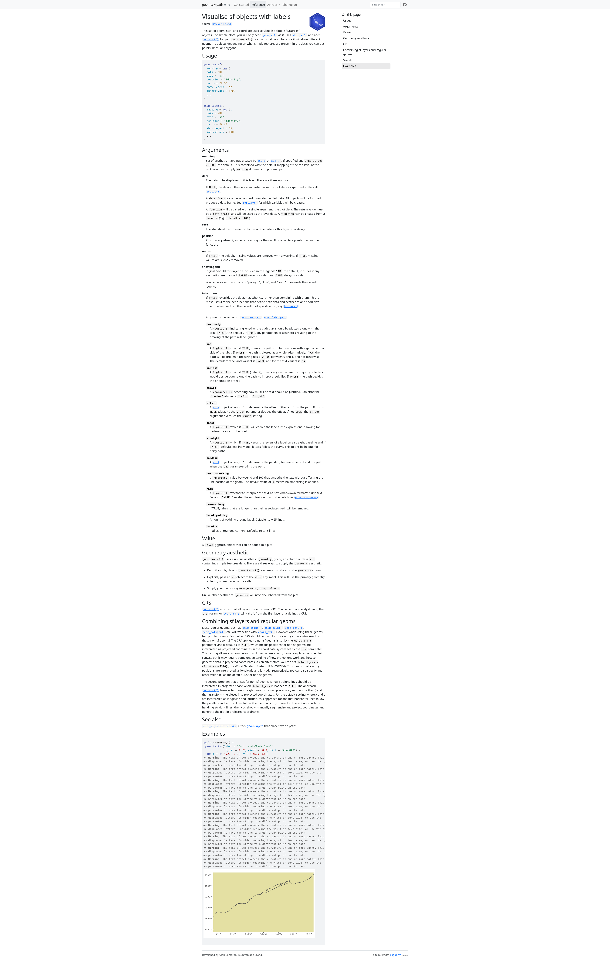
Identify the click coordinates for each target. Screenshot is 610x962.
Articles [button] (272, 5)
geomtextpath (212, 4)
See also (348, 60)
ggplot (208, 742)
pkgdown (395, 955)
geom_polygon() (214, 632)
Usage (347, 20)
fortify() (250, 202)
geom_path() (273, 627)
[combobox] (385, 5)
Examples (349, 66)
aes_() (276, 160)
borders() (291, 306)
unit (216, 407)
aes (225, 68)
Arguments (350, 26)
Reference (258, 5)
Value (347, 32)
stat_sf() (299, 35)
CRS (345, 44)
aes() (261, 160)
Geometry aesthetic (356, 38)
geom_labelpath (275, 317)
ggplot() (213, 191)
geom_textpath (251, 317)
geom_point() (252, 627)
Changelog (289, 5)
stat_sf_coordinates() (219, 726)
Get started (241, 5)
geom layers (255, 726)
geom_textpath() (306, 497)
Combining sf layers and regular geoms (364, 52)
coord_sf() (211, 39)
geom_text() (293, 627)
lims (208, 753)
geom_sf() (270, 35)
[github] (405, 4)
